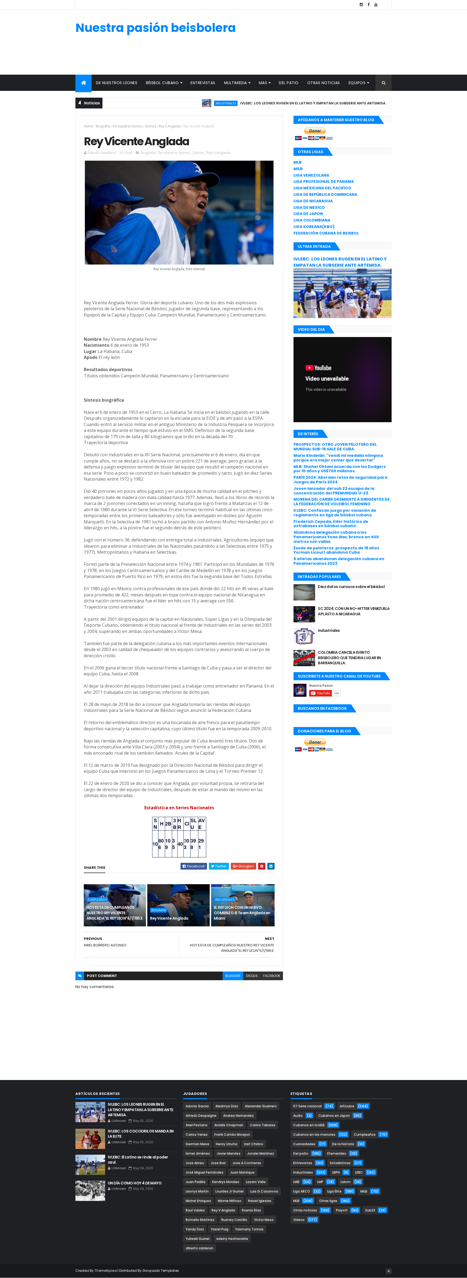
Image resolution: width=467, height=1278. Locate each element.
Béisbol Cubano (162, 82)
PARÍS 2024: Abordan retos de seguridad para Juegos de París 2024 (340, 480)
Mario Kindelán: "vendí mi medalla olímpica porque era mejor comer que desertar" (338, 458)
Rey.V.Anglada (170, 126)
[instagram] (361, 4)
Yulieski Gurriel (197, 1238)
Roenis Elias (251, 1210)
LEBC (383, 103)
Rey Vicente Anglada (169, 918)
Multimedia (235, 82)
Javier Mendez (229, 1153)
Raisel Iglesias (259, 1200)
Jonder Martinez (260, 1153)
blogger (233, 975)
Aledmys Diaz (226, 1106)
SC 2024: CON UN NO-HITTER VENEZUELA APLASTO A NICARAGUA (353, 611)
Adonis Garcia (197, 1106)
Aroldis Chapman (228, 1125)
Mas (263, 82)
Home (88, 126)
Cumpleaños (97, 899)
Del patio (289, 82)
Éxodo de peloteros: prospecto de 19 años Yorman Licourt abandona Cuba (336, 550)
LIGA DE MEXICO (309, 207)
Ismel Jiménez (198, 1153)
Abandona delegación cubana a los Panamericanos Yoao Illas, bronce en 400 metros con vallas (336, 537)
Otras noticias (323, 82)
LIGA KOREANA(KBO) (314, 226)
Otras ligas (328, 1200)
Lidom (346, 1182)
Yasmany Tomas (249, 1229)
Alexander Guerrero (261, 1106)
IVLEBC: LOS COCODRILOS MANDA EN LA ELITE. (141, 1133)
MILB (298, 168)
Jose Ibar (218, 1163)
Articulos (347, 1106)
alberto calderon (199, 1248)
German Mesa (197, 1144)
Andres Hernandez (238, 1115)
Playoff (342, 1210)
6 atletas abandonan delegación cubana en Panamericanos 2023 (338, 561)
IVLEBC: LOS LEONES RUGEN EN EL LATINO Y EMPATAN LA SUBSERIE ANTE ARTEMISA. (285, 103)
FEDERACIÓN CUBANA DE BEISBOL (326, 233)
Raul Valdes (195, 1210)
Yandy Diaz (195, 1229)
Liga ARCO (301, 1191)
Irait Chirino (253, 1144)
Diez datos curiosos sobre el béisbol (351, 586)
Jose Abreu (195, 1163)
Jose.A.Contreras (246, 1163)
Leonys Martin (197, 1191)
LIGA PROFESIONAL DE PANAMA (323, 181)
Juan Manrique (242, 1172)
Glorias (150, 126)
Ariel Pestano (197, 1125)
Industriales (197, 103)
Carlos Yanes (197, 1134)
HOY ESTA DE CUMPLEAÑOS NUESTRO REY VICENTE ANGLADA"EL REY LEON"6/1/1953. (114, 913)
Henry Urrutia (226, 1144)
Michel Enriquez (198, 1200)
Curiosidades (304, 1144)
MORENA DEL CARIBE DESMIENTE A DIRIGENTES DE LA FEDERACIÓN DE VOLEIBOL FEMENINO (341, 502)
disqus (252, 975)
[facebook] (369, 4)
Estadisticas (340, 1163)
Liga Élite (334, 1191)
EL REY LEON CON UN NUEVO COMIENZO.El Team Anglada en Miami (242, 913)
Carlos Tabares (262, 1125)
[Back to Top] (389, 1271)
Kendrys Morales (225, 1182)
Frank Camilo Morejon (232, 1134)
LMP (320, 1182)
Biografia (103, 126)
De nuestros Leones (116, 82)
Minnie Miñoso (229, 1200)
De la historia (343, 1144)
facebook (271, 975)
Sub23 (370, 1210)
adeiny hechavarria (232, 1238)
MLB (297, 162)
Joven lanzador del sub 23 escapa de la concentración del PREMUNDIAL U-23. (333, 491)
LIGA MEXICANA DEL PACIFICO (322, 188)
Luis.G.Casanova (264, 1191)
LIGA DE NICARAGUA (313, 201)
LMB (296, 1182)
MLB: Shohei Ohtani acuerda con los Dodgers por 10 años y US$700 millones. (339, 469)
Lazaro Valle (256, 1182)
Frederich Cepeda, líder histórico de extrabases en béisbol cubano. (330, 524)
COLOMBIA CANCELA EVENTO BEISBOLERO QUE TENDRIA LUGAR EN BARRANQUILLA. (349, 658)
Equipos (357, 82)
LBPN (336, 1172)
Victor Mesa (263, 1219)
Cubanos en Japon (334, 1115)
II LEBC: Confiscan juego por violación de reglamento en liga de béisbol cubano (334, 513)
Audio (298, 1115)
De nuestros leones (127, 126)
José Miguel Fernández (205, 1172)
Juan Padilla (195, 1182)
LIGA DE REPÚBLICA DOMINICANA (325, 194)
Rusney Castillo (234, 1219)
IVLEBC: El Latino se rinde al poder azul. (138, 1159)
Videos (299, 1219)
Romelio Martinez (200, 1219)
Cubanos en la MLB (309, 1125)
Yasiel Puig (219, 1229)
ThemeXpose (106, 1270)
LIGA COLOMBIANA (311, 220)
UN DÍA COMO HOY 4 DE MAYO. (135, 1183)
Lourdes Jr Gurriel (229, 1191)
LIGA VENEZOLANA (311, 175)
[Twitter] (383, 4)
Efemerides (336, 1153)
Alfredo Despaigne (201, 1115)
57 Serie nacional (307, 1106)
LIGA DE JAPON (308, 213)
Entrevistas (203, 82)
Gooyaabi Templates (160, 1270)
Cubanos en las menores (314, 1134)
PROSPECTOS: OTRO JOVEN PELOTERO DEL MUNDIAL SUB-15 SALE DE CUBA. (335, 447)
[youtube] (376, 4)
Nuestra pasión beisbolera (155, 27)
